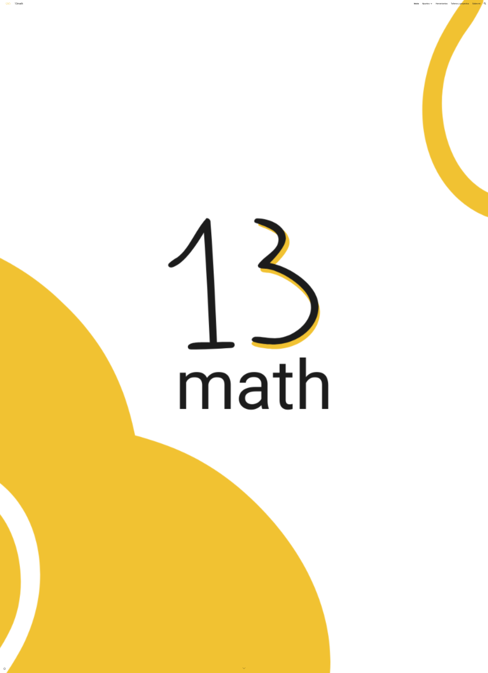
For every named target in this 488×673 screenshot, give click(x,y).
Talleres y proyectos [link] (460, 3)
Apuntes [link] (426, 3)
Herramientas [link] (442, 3)
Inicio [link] (416, 3)
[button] (485, 4)
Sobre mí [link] (476, 3)
